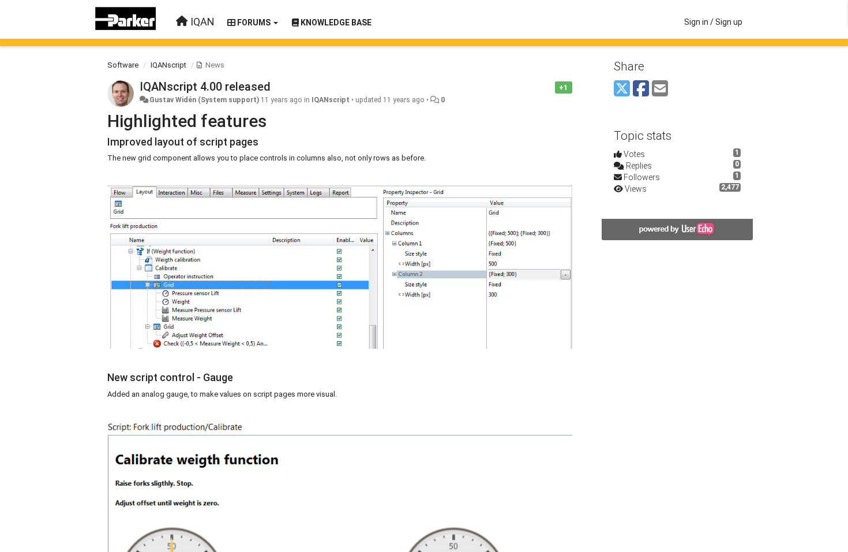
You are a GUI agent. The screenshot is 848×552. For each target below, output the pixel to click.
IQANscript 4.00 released (205, 87)
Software (122, 65)
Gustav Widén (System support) (204, 100)
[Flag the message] (549, 87)
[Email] (660, 89)
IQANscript (168, 65)
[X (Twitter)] (622, 89)
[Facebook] (641, 89)
